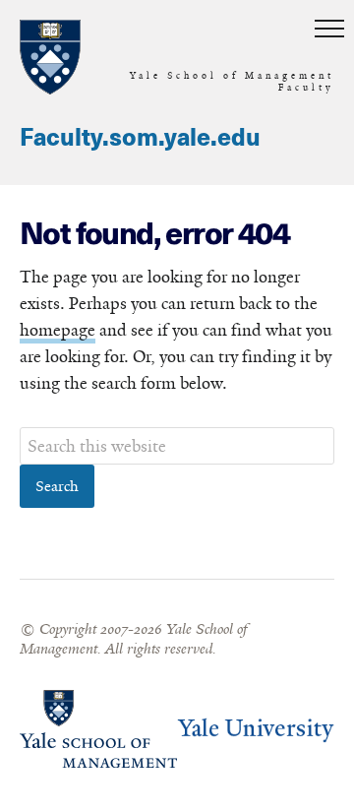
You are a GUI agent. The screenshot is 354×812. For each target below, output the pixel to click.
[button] (329, 29)
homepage (57, 330)
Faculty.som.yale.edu (140, 139)
